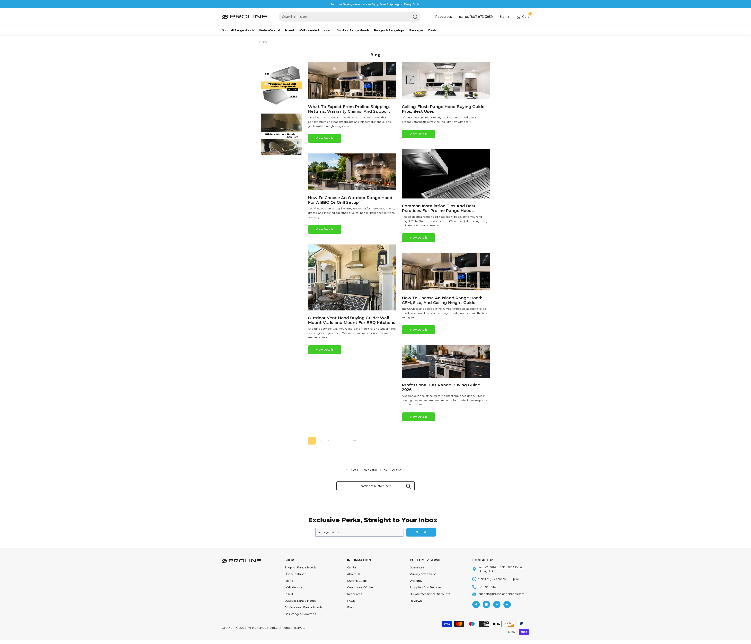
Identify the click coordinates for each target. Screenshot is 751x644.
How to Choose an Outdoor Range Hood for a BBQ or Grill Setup (350, 200)
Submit (421, 532)
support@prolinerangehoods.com (502, 594)
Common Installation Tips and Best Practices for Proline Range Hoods (439, 208)
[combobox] (344, 17)
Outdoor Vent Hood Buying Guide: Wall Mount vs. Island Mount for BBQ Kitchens (351, 320)
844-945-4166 (488, 587)
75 (345, 441)
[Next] (354, 440)
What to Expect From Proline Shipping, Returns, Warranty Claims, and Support (349, 109)
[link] (281, 85)
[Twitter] (507, 604)
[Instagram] (486, 604)
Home (263, 42)
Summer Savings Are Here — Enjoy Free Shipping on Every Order (375, 4)
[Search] (349, 17)
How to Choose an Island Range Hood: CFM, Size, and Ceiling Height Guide (442, 300)
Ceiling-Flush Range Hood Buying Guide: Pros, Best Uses (443, 109)
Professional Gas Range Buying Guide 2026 (441, 387)
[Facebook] (476, 604)
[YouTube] (496, 604)
